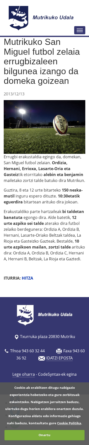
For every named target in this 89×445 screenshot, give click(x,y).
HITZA (27, 278)
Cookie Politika (69, 423)
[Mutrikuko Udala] (42, 18)
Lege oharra (23, 374)
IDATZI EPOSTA (59, 358)
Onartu (44, 435)
